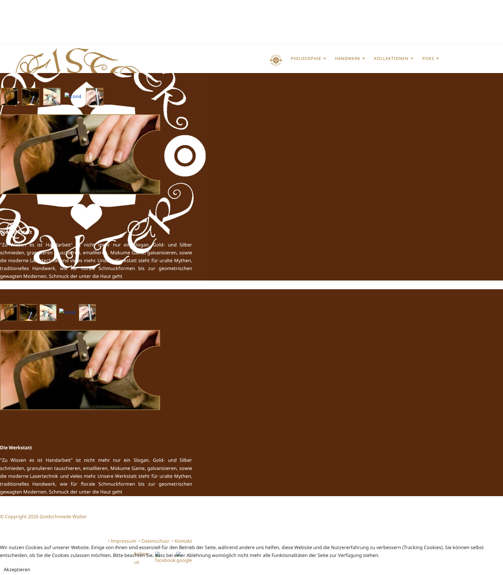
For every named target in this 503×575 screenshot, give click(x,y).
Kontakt (183, 541)
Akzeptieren (17, 569)
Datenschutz (155, 541)
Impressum (123, 541)
